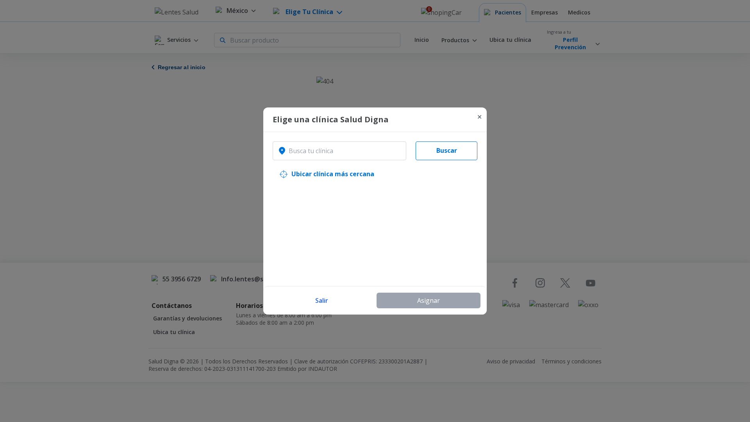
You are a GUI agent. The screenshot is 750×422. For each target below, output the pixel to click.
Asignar (428, 300)
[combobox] (339, 150)
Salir (321, 300)
